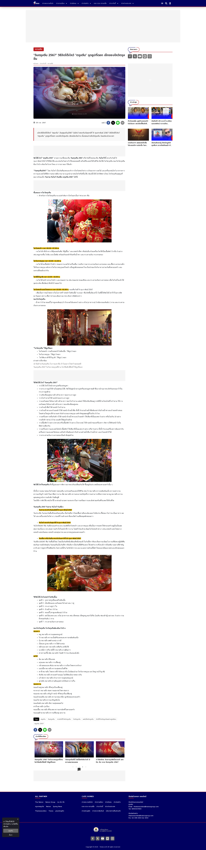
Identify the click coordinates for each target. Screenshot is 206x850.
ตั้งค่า (11, 835)
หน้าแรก (35, 63)
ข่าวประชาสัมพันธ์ (98, 811)
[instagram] (150, 56)
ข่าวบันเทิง (117, 802)
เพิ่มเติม (5, 826)
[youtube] (140, 56)
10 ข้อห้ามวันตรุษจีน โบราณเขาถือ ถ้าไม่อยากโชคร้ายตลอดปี (57, 364)
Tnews (51, 811)
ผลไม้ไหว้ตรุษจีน (88, 719)
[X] (135, 56)
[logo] (36, 3)
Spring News (57, 806)
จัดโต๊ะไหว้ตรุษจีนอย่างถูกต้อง (106, 719)
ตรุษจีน (43, 719)
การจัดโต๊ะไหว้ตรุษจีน (64, 719)
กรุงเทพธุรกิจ (39, 806)
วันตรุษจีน (51, 719)
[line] (118, 123)
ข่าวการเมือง (99, 802)
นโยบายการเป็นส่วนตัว (113, 811)
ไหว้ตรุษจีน (76, 719)
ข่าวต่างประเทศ (110, 806)
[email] (122, 123)
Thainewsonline (40, 811)
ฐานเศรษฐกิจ (59, 811)
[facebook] (108, 123)
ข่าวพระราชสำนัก (87, 802)
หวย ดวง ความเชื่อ (88, 806)
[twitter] (113, 123)
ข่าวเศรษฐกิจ (86, 811)
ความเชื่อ (50, 63)
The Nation (39, 802)
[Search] (166, 3)
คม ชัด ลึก (60, 802)
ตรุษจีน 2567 (39, 724)
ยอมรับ (10, 831)
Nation (48, 806)
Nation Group (50, 802)
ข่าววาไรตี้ (43, 63)
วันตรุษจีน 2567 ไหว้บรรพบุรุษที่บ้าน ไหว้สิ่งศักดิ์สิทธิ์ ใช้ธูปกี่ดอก (58, 367)
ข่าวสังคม (108, 802)
